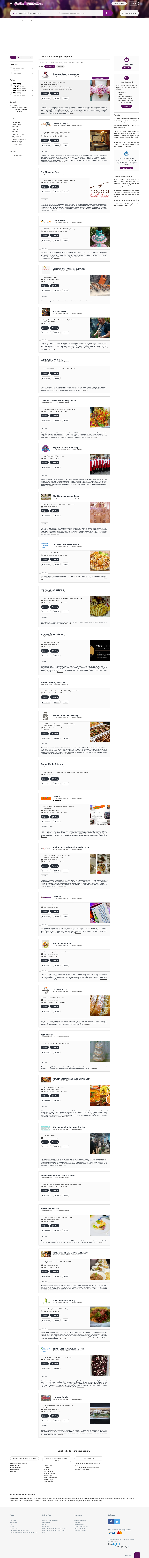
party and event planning (75, 1499)
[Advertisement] (74, 37)
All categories (16, 105)
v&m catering (47, 1035)
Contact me (46, 98)
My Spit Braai (59, 311)
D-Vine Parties (60, 220)
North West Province (19, 139)
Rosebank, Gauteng (49, 1135)
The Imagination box (63, 943)
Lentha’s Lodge (60, 124)
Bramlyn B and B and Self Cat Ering (58, 1176)
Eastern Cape (17, 124)
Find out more (127, 168)
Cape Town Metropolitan (19, 1463)
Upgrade (77, 1522)
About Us (13, 1520)
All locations (16, 122)
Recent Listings (79, 1524)
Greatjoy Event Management (66, 74)
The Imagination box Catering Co (69, 1127)
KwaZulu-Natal (17, 132)
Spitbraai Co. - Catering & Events (69, 269)
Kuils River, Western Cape (51, 642)
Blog (43, 1532)
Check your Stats (79, 1528)
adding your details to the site (88, 1501)
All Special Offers (17, 155)
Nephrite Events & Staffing (65, 447)
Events (44, 1524)
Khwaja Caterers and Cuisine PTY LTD (71, 1079)
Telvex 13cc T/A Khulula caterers (68, 1349)
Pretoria (13, 1472)
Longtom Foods (60, 1397)
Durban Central (16, 1466)
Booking (55, 93)
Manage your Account (81, 1526)
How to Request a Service (50, 1520)
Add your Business (80, 1520)
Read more (71, 113)
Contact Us (13, 1522)
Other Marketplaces (80, 1530)
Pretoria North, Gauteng (50, 905)
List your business (119, 3)
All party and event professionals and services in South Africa (86, 1469)
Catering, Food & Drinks (20, 107)
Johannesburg (16, 1468)
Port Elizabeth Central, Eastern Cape (54, 82)
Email (57, 98)
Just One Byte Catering (64, 1300)
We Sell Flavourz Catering (65, 715)
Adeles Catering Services (53, 682)
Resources (45, 1526)
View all (126, 68)
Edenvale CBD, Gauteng (50, 277)
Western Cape (17, 144)
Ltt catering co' (60, 989)
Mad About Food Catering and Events (71, 847)
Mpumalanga (17, 137)
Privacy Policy (14, 1528)
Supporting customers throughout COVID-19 (23, 1532)
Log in (132, 3)
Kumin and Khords (50, 1209)
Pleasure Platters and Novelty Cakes (58, 401)
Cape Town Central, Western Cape (53, 1087)
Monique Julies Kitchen (52, 634)
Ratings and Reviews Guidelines (19, 1530)
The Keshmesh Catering (52, 590)
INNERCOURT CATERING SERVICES (70, 1253)
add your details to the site (122, 146)
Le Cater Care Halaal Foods (66, 544)
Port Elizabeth (15, 1470)
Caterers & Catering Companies (56, 56)
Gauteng (15, 129)
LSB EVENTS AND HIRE (52, 360)
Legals (12, 1526)
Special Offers (46, 1522)
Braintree (128, 1530)
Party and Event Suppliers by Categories (54, 1528)
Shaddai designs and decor (66, 496)
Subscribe (127, 106)
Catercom (57, 896)
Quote (45, 93)
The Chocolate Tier (50, 172)
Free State (16, 127)
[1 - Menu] (11, 3)
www (66, 98)
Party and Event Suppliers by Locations (54, 1530)
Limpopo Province (18, 134)
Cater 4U (57, 796)
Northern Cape (17, 142)
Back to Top (129, 1555)
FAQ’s (11, 1524)
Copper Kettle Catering (52, 764)
